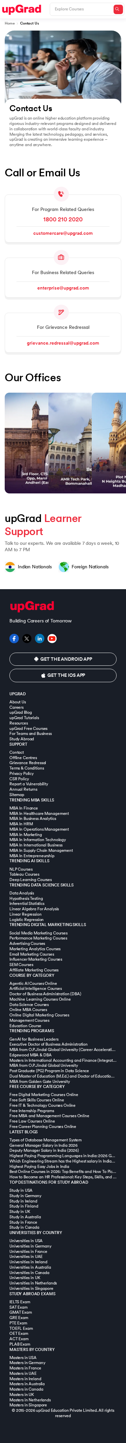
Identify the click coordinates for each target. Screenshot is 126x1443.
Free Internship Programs (31, 1110)
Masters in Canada (26, 1389)
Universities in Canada (29, 1272)
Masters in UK (21, 1394)
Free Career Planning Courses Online (42, 1126)
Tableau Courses (24, 874)
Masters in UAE (23, 1373)
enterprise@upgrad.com (63, 288)
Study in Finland (23, 1206)
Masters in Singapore (28, 1405)
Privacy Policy (21, 773)
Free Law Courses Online (32, 1121)
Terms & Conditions (26, 768)
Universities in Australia (30, 1267)
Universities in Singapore (31, 1288)
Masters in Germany (27, 1362)
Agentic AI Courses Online (33, 983)
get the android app (66, 659)
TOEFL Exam (21, 1328)
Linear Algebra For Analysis (34, 909)
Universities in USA (26, 1240)
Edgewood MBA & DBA (30, 1055)
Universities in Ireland (28, 1262)
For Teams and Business (30, 733)
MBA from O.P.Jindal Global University (43, 1065)
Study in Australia (25, 1217)
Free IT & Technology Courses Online (42, 1105)
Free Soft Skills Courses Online (36, 1100)
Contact (16, 752)
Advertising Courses (27, 943)
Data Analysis (21, 893)
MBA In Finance (23, 808)
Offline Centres (23, 757)
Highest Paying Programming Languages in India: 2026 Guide (64, 1155)
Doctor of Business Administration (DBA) (45, 994)
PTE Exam (18, 1323)
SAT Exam (18, 1307)
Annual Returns (23, 789)
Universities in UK (24, 1277)
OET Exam (18, 1333)
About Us (17, 702)
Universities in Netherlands (33, 1283)
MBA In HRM (21, 824)
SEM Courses (21, 964)
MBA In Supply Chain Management (41, 850)
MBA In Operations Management (39, 829)
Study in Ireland (23, 1201)
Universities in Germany (30, 1246)
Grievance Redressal (27, 762)
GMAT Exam (20, 1312)
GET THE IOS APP (66, 675)
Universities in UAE (26, 1256)
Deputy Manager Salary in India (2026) (44, 1150)
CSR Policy (19, 779)
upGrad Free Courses (28, 728)
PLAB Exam (19, 1344)
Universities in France (28, 1251)
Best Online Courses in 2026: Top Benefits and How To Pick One (66, 1171)
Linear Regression (25, 914)
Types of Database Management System (45, 1140)
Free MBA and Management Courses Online (49, 1115)
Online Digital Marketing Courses (39, 1015)
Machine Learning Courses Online (40, 999)
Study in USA (21, 1190)
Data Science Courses (29, 1004)
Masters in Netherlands (30, 1400)
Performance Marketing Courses (38, 938)
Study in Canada (24, 1227)
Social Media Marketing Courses (38, 933)
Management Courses (29, 1020)
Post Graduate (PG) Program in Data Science (49, 1070)
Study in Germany (25, 1195)
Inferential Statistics (26, 903)
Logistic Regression (26, 919)
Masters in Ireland (25, 1378)
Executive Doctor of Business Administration (48, 1044)
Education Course (25, 1025)
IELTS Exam (19, 1302)
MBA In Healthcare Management (39, 813)
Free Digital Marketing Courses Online (43, 1094)
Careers (16, 707)
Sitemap (16, 794)
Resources (18, 723)
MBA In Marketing (25, 834)
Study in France (23, 1222)
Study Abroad (21, 739)
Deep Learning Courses (30, 879)
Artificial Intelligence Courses (35, 988)
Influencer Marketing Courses (35, 959)
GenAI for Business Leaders (33, 1039)
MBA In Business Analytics (32, 818)
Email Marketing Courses (31, 954)
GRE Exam (18, 1317)
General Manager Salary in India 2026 (43, 1145)
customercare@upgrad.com (63, 233)
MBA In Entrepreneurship (31, 856)
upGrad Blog (20, 712)
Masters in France (25, 1368)
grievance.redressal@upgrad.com (63, 343)
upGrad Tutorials (24, 717)
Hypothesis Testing (26, 898)
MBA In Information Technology (37, 839)
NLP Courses (20, 869)
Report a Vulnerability (28, 784)
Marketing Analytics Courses (34, 949)
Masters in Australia (27, 1384)
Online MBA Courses (28, 1009)
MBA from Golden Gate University (39, 1081)
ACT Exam (19, 1339)
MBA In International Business (35, 845)
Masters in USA (23, 1357)
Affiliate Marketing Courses (33, 970)
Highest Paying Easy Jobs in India (39, 1166)
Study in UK (19, 1211)
